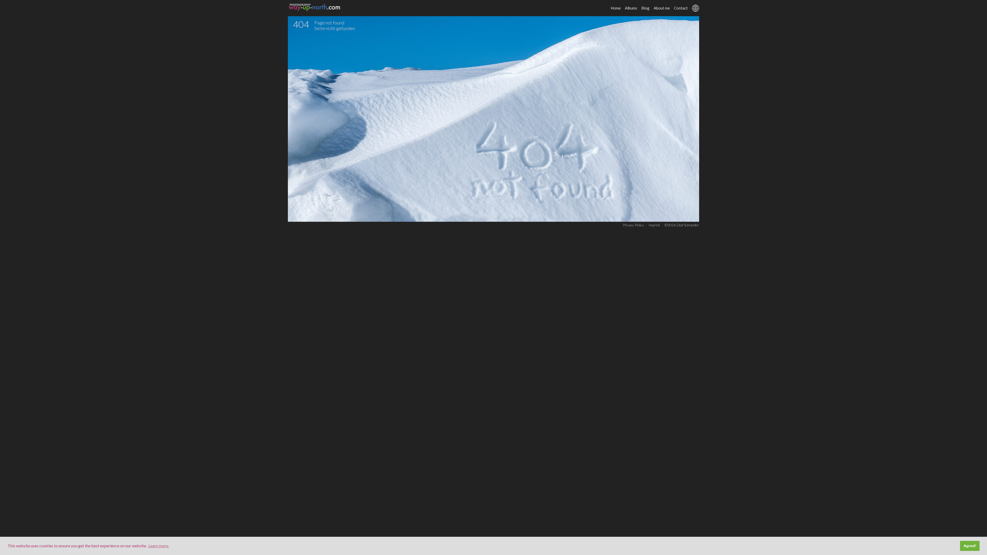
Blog (645, 8)
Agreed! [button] (970, 546)
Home (616, 8)
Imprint (654, 225)
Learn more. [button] (158, 545)
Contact (681, 8)
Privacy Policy (633, 225)
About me (662, 8)
